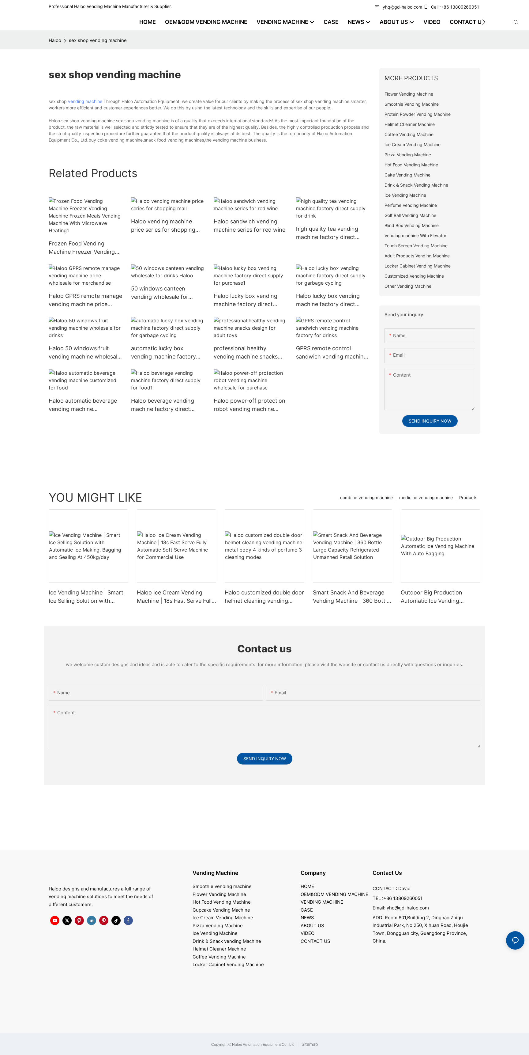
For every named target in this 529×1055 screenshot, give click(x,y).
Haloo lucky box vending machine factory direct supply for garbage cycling (330, 300)
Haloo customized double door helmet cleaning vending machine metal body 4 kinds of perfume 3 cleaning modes (264, 597)
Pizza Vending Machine (218, 925)
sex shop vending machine (98, 40)
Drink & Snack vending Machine (227, 941)
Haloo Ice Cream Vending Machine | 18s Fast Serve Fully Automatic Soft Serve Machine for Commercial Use (176, 597)
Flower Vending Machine (219, 894)
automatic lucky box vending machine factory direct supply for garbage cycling (164, 353)
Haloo (55, 40)
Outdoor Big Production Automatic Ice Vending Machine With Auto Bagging (437, 597)
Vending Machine (215, 873)
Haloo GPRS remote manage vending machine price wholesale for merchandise (85, 300)
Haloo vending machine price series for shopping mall (163, 226)
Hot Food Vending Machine (222, 902)
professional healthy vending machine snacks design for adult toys (246, 353)
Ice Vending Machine (215, 933)
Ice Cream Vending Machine (223, 917)
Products (468, 497)
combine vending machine (366, 497)
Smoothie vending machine (222, 886)
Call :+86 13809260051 (455, 6)
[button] (484, 22)
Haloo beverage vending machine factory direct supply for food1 (162, 405)
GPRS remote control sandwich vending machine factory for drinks (331, 353)
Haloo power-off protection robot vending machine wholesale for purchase (249, 405)
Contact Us (387, 873)
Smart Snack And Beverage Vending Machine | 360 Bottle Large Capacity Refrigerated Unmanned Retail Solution (351, 597)
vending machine (85, 101)
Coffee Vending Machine (219, 957)
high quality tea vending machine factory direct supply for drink (327, 233)
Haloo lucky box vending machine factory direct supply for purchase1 (245, 300)
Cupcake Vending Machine (221, 910)
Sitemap (309, 1044)
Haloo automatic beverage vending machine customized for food (83, 405)
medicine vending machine (426, 497)
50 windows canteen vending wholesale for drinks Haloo (159, 293)
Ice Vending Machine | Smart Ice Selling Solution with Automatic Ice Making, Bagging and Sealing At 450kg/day (86, 597)
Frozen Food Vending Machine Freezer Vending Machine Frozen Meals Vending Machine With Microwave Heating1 (82, 248)
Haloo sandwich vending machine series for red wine (249, 225)
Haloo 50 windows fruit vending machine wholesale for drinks (84, 353)
